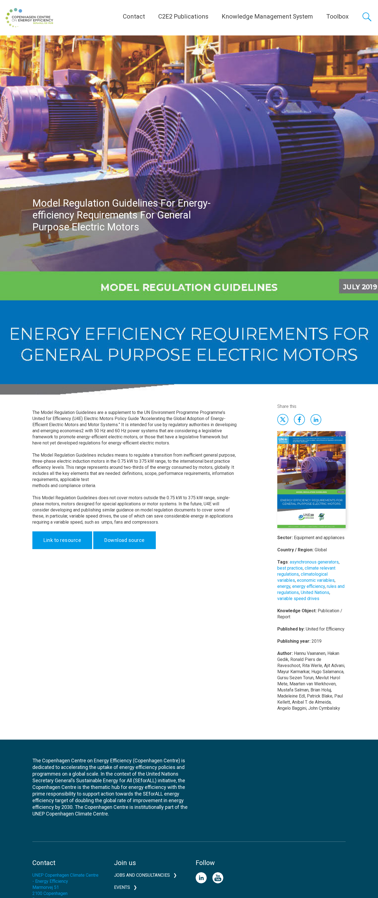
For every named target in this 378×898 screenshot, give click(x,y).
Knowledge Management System (267, 16)
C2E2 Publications (183, 16)
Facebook (299, 419)
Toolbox (337, 16)
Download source (124, 540)
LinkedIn (201, 877)
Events (122, 887)
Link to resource (62, 540)
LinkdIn (316, 419)
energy (283, 586)
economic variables (316, 580)
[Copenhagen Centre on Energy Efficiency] (29, 17)
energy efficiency (308, 586)
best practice (290, 568)
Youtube (217, 877)
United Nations (315, 592)
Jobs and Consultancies (142, 875)
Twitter (282, 419)
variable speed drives (298, 598)
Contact (134, 16)
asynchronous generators (314, 562)
